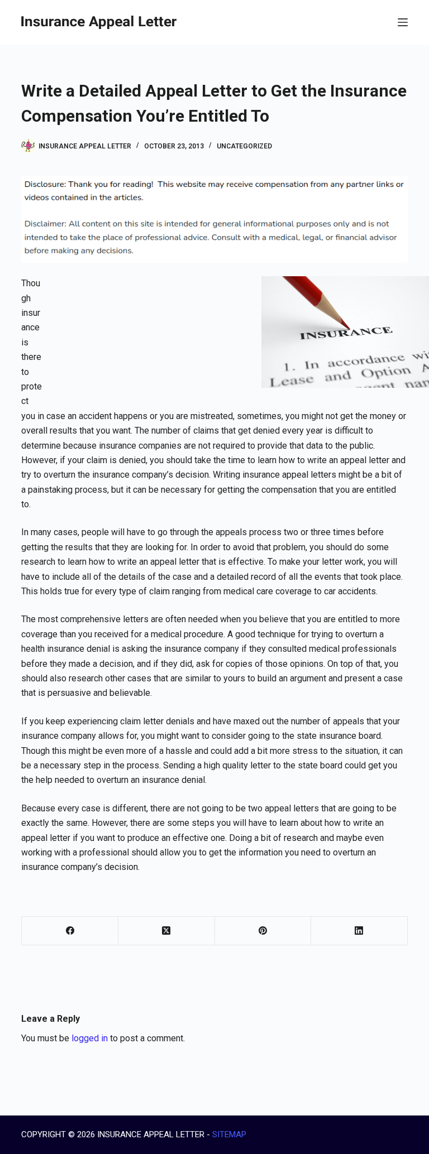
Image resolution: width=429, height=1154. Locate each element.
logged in (90, 1038)
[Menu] (403, 22)
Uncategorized (244, 146)
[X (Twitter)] (166, 931)
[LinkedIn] (359, 931)
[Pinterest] (263, 931)
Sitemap (229, 1134)
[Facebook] (70, 931)
